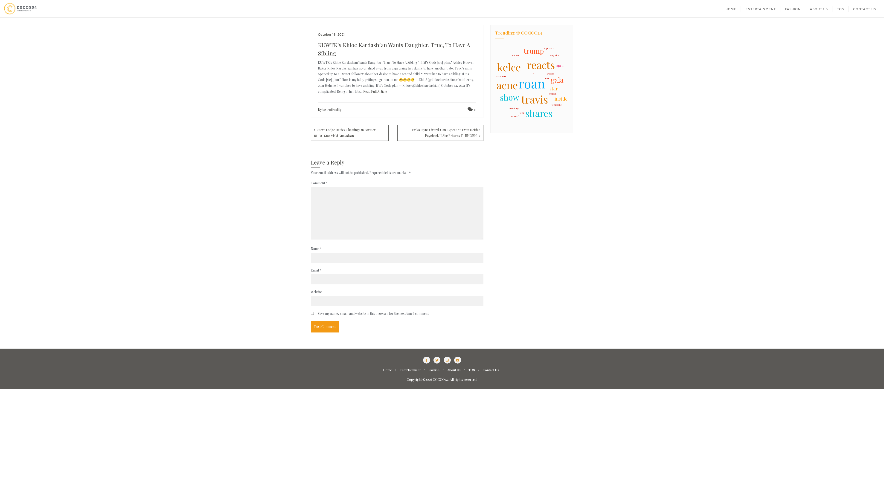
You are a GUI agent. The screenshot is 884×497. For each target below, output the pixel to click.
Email (316, 270)
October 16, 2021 (331, 34)
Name (316, 248)
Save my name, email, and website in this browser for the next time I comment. (373, 313)
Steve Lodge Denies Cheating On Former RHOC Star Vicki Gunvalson (345, 133)
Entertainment (410, 370)
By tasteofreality (329, 109)
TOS (471, 370)
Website (316, 292)
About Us (454, 370)
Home (387, 370)
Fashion (433, 370)
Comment (319, 183)
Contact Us (491, 370)
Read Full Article (375, 91)
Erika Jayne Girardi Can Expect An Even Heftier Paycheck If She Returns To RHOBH (446, 133)
